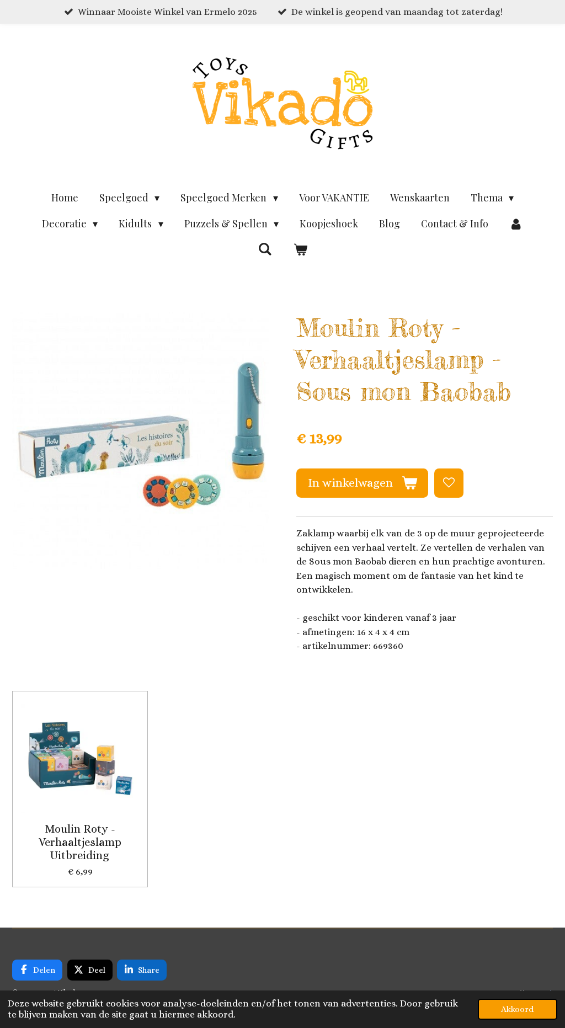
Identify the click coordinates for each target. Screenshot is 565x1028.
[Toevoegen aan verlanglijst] (448, 483)
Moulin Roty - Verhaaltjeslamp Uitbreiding (80, 842)
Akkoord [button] (517, 1009)
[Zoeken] (265, 248)
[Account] (516, 224)
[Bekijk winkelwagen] (300, 249)
